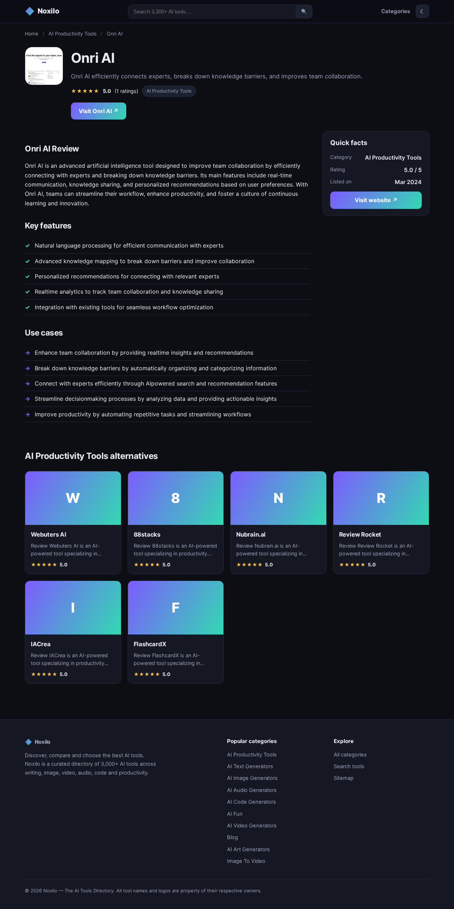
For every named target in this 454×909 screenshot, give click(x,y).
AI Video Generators (252, 825)
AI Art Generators (248, 849)
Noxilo (37, 742)
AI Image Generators (252, 778)
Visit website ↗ (376, 200)
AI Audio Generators (252, 790)
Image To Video (246, 861)
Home (31, 34)
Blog (232, 837)
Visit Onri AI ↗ (98, 111)
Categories (395, 11)
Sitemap (344, 778)
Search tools (349, 766)
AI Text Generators (250, 766)
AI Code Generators (251, 802)
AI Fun (235, 814)
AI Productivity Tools (72, 34)
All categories (350, 755)
